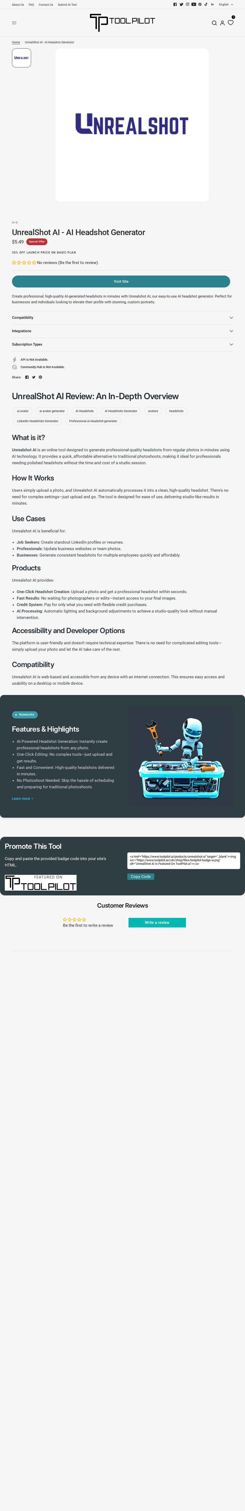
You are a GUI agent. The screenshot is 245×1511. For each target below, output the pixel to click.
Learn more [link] (21, 798)
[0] (229, 23)
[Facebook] (175, 4)
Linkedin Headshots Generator (37, 421)
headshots (176, 411)
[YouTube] (194, 4)
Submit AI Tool (67, 4)
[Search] (214, 23)
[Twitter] (181, 4)
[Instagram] (187, 4)
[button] (24, 262)
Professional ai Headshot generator (93, 421)
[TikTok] (206, 4)
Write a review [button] (157, 922)
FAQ (31, 4)
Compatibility (22, 317)
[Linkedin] (212, 4)
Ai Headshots (85, 411)
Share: (16, 377)
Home (16, 42)
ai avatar (22, 411)
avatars (153, 411)
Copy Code (141, 876)
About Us (18, 4)
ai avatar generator (52, 411)
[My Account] (222, 23)
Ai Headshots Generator (121, 411)
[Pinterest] (200, 4)
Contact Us (46, 4)
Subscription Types (27, 344)
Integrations (21, 331)
